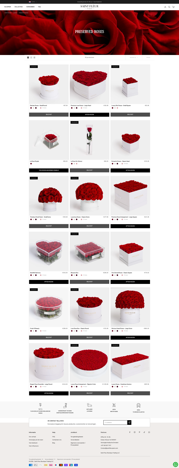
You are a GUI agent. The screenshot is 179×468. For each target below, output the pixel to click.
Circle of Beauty (34, 328)
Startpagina (7, 12)
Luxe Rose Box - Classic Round (80, 328)
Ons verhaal (32, 437)
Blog (53, 443)
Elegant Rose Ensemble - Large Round (41, 384)
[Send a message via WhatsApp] (175, 464)
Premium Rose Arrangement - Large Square (124, 217)
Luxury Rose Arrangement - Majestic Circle (83, 384)
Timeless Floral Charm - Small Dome (40, 217)
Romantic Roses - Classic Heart (121, 161)
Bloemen (7, 7)
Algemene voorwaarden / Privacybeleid (68, 459)
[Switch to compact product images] (34, 57)
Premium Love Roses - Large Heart (81, 105)
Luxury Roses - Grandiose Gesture (121, 384)
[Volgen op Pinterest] (139, 432)
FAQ (39, 7)
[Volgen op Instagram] (135, 432)
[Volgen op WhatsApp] (149, 432)
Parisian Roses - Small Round (38, 105)
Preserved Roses (23, 12)
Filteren (148, 57)
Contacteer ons (56, 440)
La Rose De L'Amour (76, 161)
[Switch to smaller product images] (31, 57)
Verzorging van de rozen (36, 440)
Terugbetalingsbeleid (77, 437)
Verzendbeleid (75, 440)
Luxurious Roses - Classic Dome (80, 217)
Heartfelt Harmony (35, 273)
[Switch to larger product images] (28, 57)
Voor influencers (34, 446)
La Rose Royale (34, 161)
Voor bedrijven (33, 443)
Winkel (15, 12)
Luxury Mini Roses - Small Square (121, 105)
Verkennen (30, 7)
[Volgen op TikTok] (144, 432)
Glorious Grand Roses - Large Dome (122, 328)
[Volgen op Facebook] (130, 432)
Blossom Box (74, 273)
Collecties (19, 7)
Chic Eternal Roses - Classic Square (122, 273)
